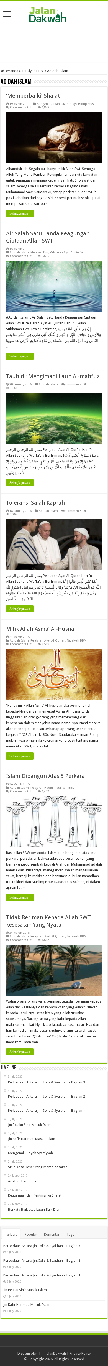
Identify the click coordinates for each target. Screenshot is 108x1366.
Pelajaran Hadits (42, 788)
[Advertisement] (54, 42)
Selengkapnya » (19, 213)
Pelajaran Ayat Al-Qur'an (67, 252)
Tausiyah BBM (33, 71)
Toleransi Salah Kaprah (35, 502)
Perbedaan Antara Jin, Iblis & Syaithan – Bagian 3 (41, 1246)
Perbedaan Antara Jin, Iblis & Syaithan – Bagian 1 (41, 1275)
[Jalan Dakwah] (54, 13)
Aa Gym (42, 104)
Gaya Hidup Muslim (84, 104)
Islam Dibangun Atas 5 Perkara (45, 776)
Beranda (11, 71)
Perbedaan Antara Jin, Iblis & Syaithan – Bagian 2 (41, 1260)
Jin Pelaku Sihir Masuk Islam (25, 1290)
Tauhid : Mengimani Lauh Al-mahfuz (52, 376)
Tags (70, 1234)
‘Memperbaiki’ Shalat (33, 95)
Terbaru (11, 1234)
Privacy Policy (80, 1353)
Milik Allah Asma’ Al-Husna (40, 628)
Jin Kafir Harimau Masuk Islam (26, 1305)
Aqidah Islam (59, 104)
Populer (31, 1234)
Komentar (52, 1234)
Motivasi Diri (39, 252)
